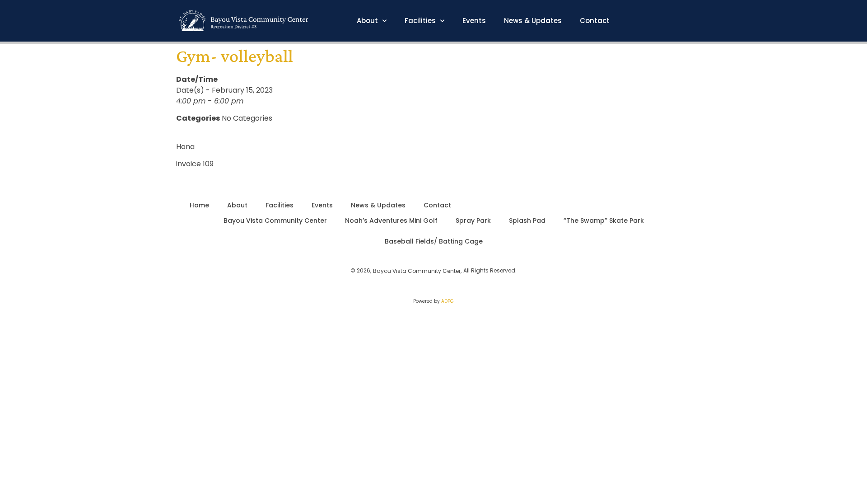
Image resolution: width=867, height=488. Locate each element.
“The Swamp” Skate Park (604, 220)
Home (199, 205)
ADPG (447, 301)
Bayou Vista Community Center (275, 220)
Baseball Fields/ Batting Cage (434, 241)
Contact (595, 20)
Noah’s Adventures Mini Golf (391, 220)
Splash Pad (527, 220)
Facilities (420, 20)
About (367, 20)
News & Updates (533, 20)
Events (474, 20)
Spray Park (473, 220)
